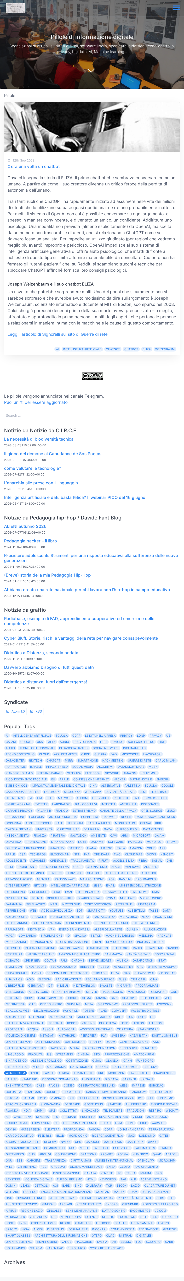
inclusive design (150, 942)
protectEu (14, 1029)
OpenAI (145, 823)
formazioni (41, 1123)
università (44, 829)
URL (101, 1073)
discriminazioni (46, 1010)
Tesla (130, 1173)
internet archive (40, 954)
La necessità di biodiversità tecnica (39, 439)
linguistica (91, 1079)
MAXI (131, 1135)
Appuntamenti (65, 754)
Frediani (69, 1117)
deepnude (37, 1017)
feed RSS (45, 1135)
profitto (87, 1117)
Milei (9, 1166)
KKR (158, 823)
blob (60, 1135)
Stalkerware (148, 1029)
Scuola (151, 785)
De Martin (91, 829)
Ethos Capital (17, 1067)
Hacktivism (163, 917)
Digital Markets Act (86, 1166)
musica (122, 960)
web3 (124, 1085)
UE (168, 735)
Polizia (36, 898)
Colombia (13, 1092)
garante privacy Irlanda (106, 1092)
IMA (86, 854)
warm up (158, 1123)
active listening (154, 1179)
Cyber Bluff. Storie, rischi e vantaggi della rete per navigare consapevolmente (81, 638)
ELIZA (147, 349)
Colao (105, 1123)
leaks (25, 1185)
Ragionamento (146, 1166)
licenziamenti (142, 1223)
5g (56, 1123)
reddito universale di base (27, 1173)
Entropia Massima (162, 966)
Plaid (102, 1010)
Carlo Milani (165, 760)
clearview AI (144, 973)
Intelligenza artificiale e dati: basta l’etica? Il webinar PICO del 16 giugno (74, 497)
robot (72, 1023)
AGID (30, 979)
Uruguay (58, 1166)
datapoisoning (114, 1210)
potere (88, 1010)
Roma (111, 898)
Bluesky (150, 1067)
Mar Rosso (136, 992)
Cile (32, 1004)
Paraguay (138, 1092)
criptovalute (68, 829)
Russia (103, 966)
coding (102, 1067)
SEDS (160, 1198)
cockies (52, 1092)
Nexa (145, 917)
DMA (155, 892)
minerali (48, 1204)
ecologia (36, 817)
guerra (100, 754)
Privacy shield (155, 798)
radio (137, 948)
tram (133, 1192)
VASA (25, 1229)
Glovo (125, 1166)
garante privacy (19, 810)
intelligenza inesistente (25, 1048)
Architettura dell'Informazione (61, 1235)
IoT (140, 1098)
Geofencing (93, 1104)
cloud (44, 754)
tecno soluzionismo (111, 923)
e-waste (106, 985)
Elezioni (44, 979)
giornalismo (97, 867)
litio (9, 867)
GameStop (83, 1223)
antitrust (128, 804)
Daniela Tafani (98, 823)
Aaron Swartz (71, 948)
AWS (156, 1041)
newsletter (123, 966)
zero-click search (21, 1104)
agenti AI (43, 879)
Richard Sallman (155, 1192)
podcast (55, 1023)
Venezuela (38, 1217)
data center (153, 829)
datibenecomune (125, 1067)
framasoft (14, 929)
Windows (132, 867)
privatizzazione (116, 1054)
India (26, 1110)
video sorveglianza (56, 910)
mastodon (77, 835)
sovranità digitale (120, 792)
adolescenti (16, 860)
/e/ (7, 1117)
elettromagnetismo (79, 1123)
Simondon (14, 966)
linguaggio (15, 1054)
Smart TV (56, 848)
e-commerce (140, 1210)
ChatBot (131, 349)
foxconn (164, 1004)
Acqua (33, 1029)
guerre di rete (139, 760)
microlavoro (150, 898)
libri (103, 742)
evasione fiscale (164, 1104)
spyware (112, 773)
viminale (57, 1098)
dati (162, 742)
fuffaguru (128, 1048)
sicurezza (72, 792)
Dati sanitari (75, 1041)
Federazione (149, 1229)
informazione (51, 935)
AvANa (91, 848)
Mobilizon (116, 1073)
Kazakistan (139, 1035)
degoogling (15, 892)
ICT (50, 985)
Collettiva (68, 1110)
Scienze (91, 1217)
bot (80, 910)
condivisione (65, 1154)
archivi (45, 1154)
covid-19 (55, 873)
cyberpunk (23, 1117)
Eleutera (52, 1129)
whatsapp (93, 792)
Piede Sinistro (51, 1004)
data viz (97, 841)
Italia (120, 848)
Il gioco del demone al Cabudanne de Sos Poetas (52, 453)
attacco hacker (19, 879)
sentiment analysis (82, 1210)
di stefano (55, 1229)
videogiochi (38, 892)
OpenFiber (32, 960)
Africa (64, 1073)
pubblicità (89, 817)
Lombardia (27, 935)
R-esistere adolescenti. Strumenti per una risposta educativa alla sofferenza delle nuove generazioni (91, 558)
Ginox (34, 1073)
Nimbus (63, 985)
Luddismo (147, 1135)
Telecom (155, 1023)
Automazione (16, 917)
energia (162, 779)
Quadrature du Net (159, 1185)
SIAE (52, 1110)
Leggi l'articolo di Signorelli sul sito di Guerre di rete (57, 334)
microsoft (141, 835)
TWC (117, 854)
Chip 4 (40, 1110)
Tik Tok (106, 848)
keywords (108, 1179)
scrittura (14, 954)
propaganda (74, 1129)
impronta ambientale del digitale (58, 785)
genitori (170, 1229)
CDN (174, 992)
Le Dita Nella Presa (100, 735)
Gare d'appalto (50, 998)
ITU (55, 1117)
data (166, 910)
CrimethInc (27, 1166)
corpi (108, 1129)
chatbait (149, 1048)
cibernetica (15, 1004)
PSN (154, 1217)
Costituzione (77, 1060)
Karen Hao (55, 1248)
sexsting (13, 1179)
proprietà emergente (135, 1198)
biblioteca (107, 1023)
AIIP (133, 1179)
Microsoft (130, 754)
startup (114, 1104)
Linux (171, 810)
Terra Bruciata (161, 1129)
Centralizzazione (134, 1041)
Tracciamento (82, 860)
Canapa (90, 1173)
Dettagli (41, 1185)
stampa (165, 1148)
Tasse (153, 910)
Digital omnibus (165, 1035)
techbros (38, 854)
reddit (65, 1223)
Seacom (12, 1098)
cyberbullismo (43, 1223)
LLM (143, 792)
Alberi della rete (108, 929)
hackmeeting (112, 760)
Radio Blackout (68, 979)
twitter (41, 804)
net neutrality (88, 1204)
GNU (9, 1198)
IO (68, 935)
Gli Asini (132, 929)
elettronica (88, 1098)
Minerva (42, 1117)
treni (97, 942)
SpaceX (11, 1229)
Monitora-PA (125, 823)
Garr (169, 1241)
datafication (143, 960)
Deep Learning (17, 923)
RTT (150, 1098)
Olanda (112, 1060)
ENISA (111, 1166)
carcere (33, 1160)
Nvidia (65, 1142)
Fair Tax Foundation (99, 1048)
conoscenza (41, 942)
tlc (138, 1241)
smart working (18, 804)
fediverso (74, 873)
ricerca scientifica (107, 1135)
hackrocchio (112, 992)
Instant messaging (40, 948)
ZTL (171, 1198)
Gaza (108, 829)
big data (111, 1079)
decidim (50, 1142)
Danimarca (113, 954)
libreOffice (15, 985)
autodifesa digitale (121, 873)
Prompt (107, 1154)
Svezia (102, 1241)
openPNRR (130, 1204)
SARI (114, 998)
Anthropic (67, 1035)
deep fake (72, 1104)
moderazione (16, 942)
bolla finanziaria (47, 923)
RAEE (59, 823)
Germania (35, 985)
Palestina (132, 785)
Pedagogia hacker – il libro (30, 540)
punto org (145, 1060)
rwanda (12, 1110)
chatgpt (129, 998)
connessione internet (91, 779)
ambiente (98, 835)
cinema (83, 1054)
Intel (54, 904)
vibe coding (15, 992)
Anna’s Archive (61, 1017)
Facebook (93, 773)
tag (123, 1179)
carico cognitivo (20, 1135)
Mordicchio (78, 1135)
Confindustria (122, 1229)
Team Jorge (72, 1092)
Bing (78, 1185)
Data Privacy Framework (155, 817)
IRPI (71, 1098)
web (33, 910)
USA (40, 742)
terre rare (158, 792)
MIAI (72, 1148)
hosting (29, 1192)
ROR (112, 879)
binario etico (16, 1060)
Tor (109, 1185)
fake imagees (145, 1148)
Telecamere (112, 1110)
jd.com (160, 1210)
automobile (15, 1017)
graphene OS (164, 1073)
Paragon (135, 841)
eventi (37, 973)
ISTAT (162, 960)
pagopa (94, 1129)
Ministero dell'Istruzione (140, 885)
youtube (116, 910)
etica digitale (17, 973)
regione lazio (32, 1210)
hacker (119, 779)
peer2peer (88, 1035)
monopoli (154, 841)
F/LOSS (54, 1085)
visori (137, 1117)
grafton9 (88, 1154)
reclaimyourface (100, 979)
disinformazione (66, 1173)
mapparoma (56, 1067)
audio (10, 748)
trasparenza (55, 1160)
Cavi (113, 835)
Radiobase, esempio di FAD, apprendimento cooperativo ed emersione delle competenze (79, 621)
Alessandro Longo (46, 1060)
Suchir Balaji (17, 1123)
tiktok (96, 935)
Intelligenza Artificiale (82, 349)
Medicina (146, 935)
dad (114, 754)
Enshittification (19, 1085)
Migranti (124, 985)
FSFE (143, 1217)
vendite (107, 1173)
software (116, 841)
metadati (47, 1035)
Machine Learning (120, 935)
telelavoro (35, 904)
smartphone (87, 760)
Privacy (126, 735)
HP (152, 1017)
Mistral (125, 1235)
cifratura (125, 1029)
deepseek (13, 948)
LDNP (141, 735)
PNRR (69, 760)
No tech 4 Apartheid (66, 917)
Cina (93, 785)
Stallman (33, 1092)
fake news (140, 892)
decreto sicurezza (118, 1098)
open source (151, 810)
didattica (13, 841)
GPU (78, 1142)
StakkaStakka (62, 841)
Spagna (80, 935)
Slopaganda (50, 1104)
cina (153, 979)
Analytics (14, 979)
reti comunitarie (62, 1198)
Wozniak (102, 1192)
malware (65, 798)
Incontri (99, 1229)
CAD (127, 973)
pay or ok (70, 1010)
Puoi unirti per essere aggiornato (36, 402)
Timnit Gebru (46, 1241)
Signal (156, 860)
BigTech (35, 760)
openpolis (58, 860)
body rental (165, 954)
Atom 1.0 (18, 711)
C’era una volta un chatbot (33, 166)
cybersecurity (18, 885)
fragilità (35, 1054)
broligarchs (146, 879)
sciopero (153, 1241)
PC (119, 1173)
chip (49, 798)
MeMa (74, 1048)
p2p (104, 1035)
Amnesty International (114, 1160)
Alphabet (38, 860)
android (150, 867)
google (167, 785)
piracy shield (57, 766)
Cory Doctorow (98, 904)
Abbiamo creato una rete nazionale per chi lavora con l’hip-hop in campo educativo (87, 589)
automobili (66, 1029)
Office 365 (120, 948)
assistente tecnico (21, 1204)
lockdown (126, 1217)
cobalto (12, 960)
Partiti (48, 1073)
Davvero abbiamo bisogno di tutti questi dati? (49, 667)
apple (10, 854)
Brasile (120, 1223)
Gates (164, 1135)
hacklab (164, 935)
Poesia (123, 1154)
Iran (68, 892)
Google (26, 742)
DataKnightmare (131, 766)
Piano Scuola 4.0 (19, 773)
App (162, 848)
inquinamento (134, 748)
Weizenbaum (165, 349)
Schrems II (149, 773)
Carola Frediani (18, 829)
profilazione (36, 841)
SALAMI (28, 1098)
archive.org (38, 992)
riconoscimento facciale (26, 779)
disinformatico (48, 1041)
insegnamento (17, 835)
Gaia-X (160, 835)
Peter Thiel (124, 904)
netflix (108, 1217)
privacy (156, 735)
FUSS (122, 979)
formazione (15, 817)
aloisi (38, 1229)
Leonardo (170, 1217)
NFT (77, 854)
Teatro (163, 1223)
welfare (12, 1192)
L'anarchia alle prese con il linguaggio (41, 482)
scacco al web (17, 1010)
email (110, 885)
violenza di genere (20, 1035)
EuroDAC (156, 1085)
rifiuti (104, 860)
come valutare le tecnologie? (32, 468)
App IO (152, 1142)
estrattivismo (84, 810)
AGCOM (82, 798)
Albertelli (136, 910)
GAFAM (11, 742)
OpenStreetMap (18, 1041)
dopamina (13, 823)
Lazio (135, 1185)
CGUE (151, 848)
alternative (110, 785)
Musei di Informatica (93, 1017)
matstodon (113, 1142)
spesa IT (147, 1079)
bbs (20, 1160)
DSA (22, 854)
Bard (66, 1185)
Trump (172, 841)
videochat (167, 973)
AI (57, 349)
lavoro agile (139, 1073)
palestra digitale (145, 1010)
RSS (38, 711)
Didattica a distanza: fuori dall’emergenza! (45, 681)
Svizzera (118, 1035)
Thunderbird (136, 1104)
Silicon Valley (87, 892)
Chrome (77, 960)
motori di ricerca (62, 817)
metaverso (128, 917)
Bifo (96, 1054)
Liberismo (165, 1098)
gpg (158, 1173)
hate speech (30, 1129)
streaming (64, 1054)
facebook (51, 792)
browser (39, 917)
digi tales (144, 1235)
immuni (145, 1173)
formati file (78, 1229)
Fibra (143, 860)
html (91, 1179)
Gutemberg (15, 1154)
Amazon (129, 773)
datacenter (15, 760)
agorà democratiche (23, 1142)
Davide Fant (26, 867)
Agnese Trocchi (38, 823)
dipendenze (15, 798)
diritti (126, 817)
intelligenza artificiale (70, 885)
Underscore (36, 966)
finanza (40, 835)
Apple (64, 779)
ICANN (127, 1060)
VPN (52, 929)
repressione (15, 910)
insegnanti (150, 804)
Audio (64, 742)
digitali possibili (60, 898)
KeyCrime (13, 998)
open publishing (19, 1241)
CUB (32, 1154)
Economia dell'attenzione (67, 973)
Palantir (44, 810)
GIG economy (108, 1004)
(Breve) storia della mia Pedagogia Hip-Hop (47, 575)
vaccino (88, 1023)
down (151, 854)
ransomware (65, 879)
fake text (101, 1148)
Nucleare (127, 898)
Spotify (96, 1041)
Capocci (92, 1142)
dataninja (14, 904)
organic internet (31, 1198)
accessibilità (123, 860)
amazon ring (144, 1054)
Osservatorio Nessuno (96, 1085)
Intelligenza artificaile (25, 1023)
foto (42, 1098)
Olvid (110, 1235)
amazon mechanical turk (79, 954)
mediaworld (15, 1217)
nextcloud (71, 904)
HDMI (130, 1123)
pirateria (58, 835)
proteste (121, 798)
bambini (125, 879)
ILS (49, 1054)
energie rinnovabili (74, 929)
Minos (37, 1067)
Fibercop (103, 1223)
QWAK (157, 1154)
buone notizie (141, 779)
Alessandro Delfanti (23, 1148)
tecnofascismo (63, 966)
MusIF (84, 1148)
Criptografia (161, 1092)
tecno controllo (20, 754)
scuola (62, 735)
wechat (172, 1110)
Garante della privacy (118, 810)
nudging (73, 1004)
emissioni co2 (16, 785)
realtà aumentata (113, 1117)
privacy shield (115, 892)
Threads (100, 973)
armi (124, 835)
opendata (101, 854)
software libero (141, 742)
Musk (153, 766)
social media (82, 766)
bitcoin (40, 885)
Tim (39, 798)
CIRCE (85, 754)
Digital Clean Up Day (97, 1198)
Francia (62, 810)
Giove (29, 998)
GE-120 (11, 1129)
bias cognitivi (86, 804)
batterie (75, 848)
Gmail (96, 1060)
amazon (136, 848)
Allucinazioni (155, 929)
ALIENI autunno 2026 (25, 526)
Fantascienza (104, 917)
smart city (96, 910)
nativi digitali (81, 1067)
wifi (168, 998)
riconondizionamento (60, 1079)
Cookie (72, 998)
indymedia (36, 929)
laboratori (61, 804)
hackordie (84, 1241)
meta (89, 1004)
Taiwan (101, 998)
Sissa (97, 885)
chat (57, 892)
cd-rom (36, 1248)
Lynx (23, 1223)
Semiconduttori (119, 942)
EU (53, 779)
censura (74, 773)
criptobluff (150, 998)
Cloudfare (133, 854)
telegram (75, 823)
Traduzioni (135, 1110)
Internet (108, 804)
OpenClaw (146, 1160)
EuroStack (76, 1248)
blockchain (59, 854)
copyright (100, 798)
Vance (66, 1241)
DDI (53, 1217)
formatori (158, 992)
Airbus (11, 1210)
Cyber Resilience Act (106, 1248)
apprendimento (77, 923)
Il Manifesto (83, 1073)
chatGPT (113, 349)
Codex (69, 1085)
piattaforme (16, 766)
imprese (138, 1085)
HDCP (143, 1123)
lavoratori (152, 754)
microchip (166, 1160)
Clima (86, 998)
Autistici (149, 873)
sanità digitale (138, 954)
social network (106, 748)
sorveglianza (85, 742)
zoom (110, 1041)
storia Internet (145, 923)
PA (30, 798)
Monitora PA (71, 1217)
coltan (50, 960)
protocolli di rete (138, 1004)
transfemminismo (67, 992)
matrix (119, 1192)
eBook (121, 1185)
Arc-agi (66, 1204)
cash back (135, 1142)
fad (136, 798)
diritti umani (80, 1160)
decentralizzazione (72, 942)
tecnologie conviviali (37, 748)
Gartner (129, 1079)
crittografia (16, 898)
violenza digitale (38, 1179)
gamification (97, 948)
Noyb (82, 841)
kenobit (167, 854)
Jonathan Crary (131, 1129)
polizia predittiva (54, 867)
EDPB (124, 1023)
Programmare (147, 985)
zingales (54, 1210)
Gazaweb (109, 817)
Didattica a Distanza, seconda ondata (41, 652)
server (91, 992)
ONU (9, 1160)
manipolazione (92, 879)
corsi (77, 867)
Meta (51, 742)
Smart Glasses (18, 1235)
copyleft (119, 1010)
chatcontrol (127, 829)
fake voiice (121, 1148)
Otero (97, 1235)
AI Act (116, 867)
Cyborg (111, 1204)
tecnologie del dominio (25, 873)
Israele (36, 766)
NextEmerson (84, 985)
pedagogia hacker (73, 748)
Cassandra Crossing (23, 792)
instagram (146, 904)
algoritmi (105, 766)
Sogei (10, 1223)
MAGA (10, 935)
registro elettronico (160, 1204)
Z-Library (94, 1185)
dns (170, 860)
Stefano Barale (49, 773)
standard (29, 1079)
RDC (43, 1166)
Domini (11, 1185)
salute (11, 1079)
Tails (142, 1017)
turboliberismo (69, 1179)
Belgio (126, 1241)
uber (119, 1017)
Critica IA (138, 979)
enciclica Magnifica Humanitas (66, 1192)
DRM (118, 1123)
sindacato (90, 1110)
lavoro (117, 742)
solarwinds (15, 1248)
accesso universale (96, 1029)
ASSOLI (48, 1029)
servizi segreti (100, 960)
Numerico (140, 1154)
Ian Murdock (156, 1117)
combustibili (54, 1148)
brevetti (87, 966)
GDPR (76, 735)
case (40, 1085)
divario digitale (90, 898)
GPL (140, 966)
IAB (114, 1241)
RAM (63, 960)
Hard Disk (57, 1048)
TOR (130, 1017)
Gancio (172, 948)
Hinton (138, 1023)
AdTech (172, 1154)
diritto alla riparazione (25, 848)
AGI (55, 1185)
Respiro (155, 1110)
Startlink (154, 948)
